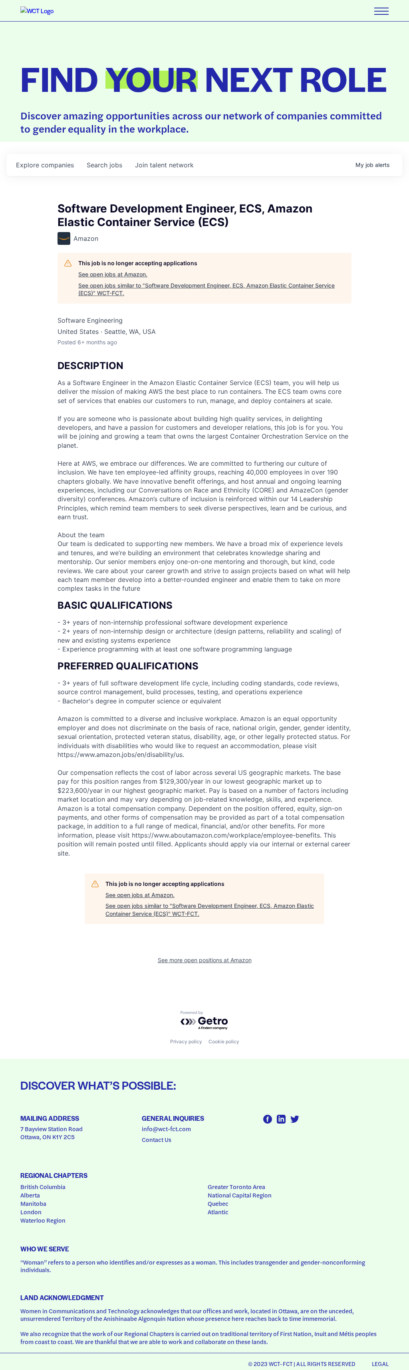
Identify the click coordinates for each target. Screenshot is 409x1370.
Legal (380, 1364)
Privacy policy (186, 1041)
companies (45, 165)
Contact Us (156, 1140)
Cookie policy (223, 1041)
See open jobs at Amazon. (112, 274)
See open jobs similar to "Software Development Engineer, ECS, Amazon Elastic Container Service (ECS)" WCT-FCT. (206, 289)
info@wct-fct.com (166, 1129)
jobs (104, 165)
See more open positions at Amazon (205, 960)
